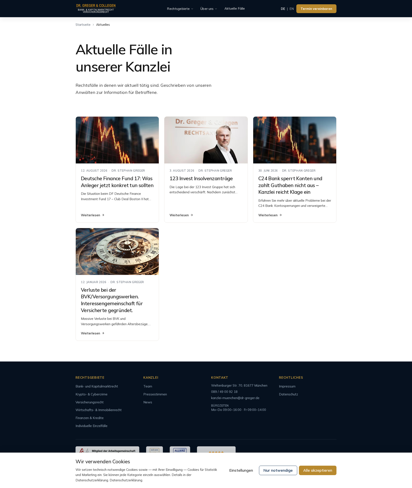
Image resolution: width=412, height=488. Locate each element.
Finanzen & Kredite (90, 418)
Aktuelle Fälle (234, 8)
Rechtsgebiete (178, 9)
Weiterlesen (90, 215)
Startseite (83, 25)
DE (283, 9)
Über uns (207, 9)
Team (147, 386)
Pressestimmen (155, 394)
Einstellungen (241, 470)
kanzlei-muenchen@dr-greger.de (235, 398)
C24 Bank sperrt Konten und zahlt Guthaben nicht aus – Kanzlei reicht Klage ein (290, 185)
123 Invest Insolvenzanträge (201, 178)
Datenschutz (288, 394)
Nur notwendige (278, 470)
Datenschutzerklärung (126, 480)
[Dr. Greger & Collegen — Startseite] (96, 8)
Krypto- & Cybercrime (92, 394)
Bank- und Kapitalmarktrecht (97, 386)
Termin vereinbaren (316, 9)
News (147, 402)
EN (291, 9)
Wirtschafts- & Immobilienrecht (99, 410)
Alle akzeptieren (317, 470)
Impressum (287, 386)
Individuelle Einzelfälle (92, 426)
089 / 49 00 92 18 (224, 392)
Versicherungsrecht (90, 402)
